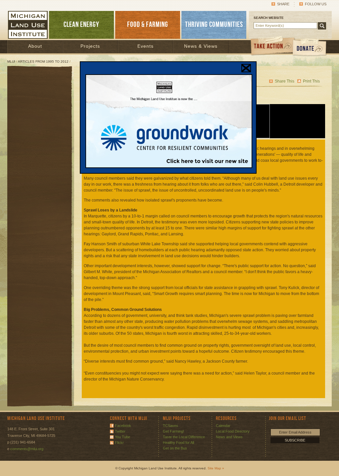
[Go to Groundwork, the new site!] (168, 166)
